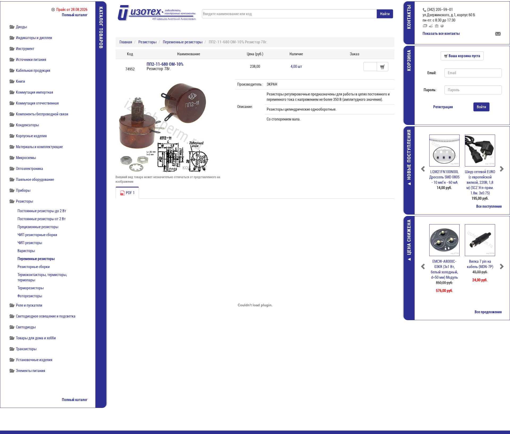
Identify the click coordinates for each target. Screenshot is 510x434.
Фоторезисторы (30, 296)
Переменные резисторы (36, 259)
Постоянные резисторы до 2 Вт (42, 211)
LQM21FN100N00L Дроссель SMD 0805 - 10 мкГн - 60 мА (444, 177)
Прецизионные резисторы (38, 227)
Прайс (71, 9)
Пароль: (430, 90)
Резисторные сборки (34, 267)
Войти (481, 107)
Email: (431, 73)
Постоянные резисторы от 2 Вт (42, 219)
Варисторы (26, 251)
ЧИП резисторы (30, 243)
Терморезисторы (31, 288)
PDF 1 (130, 193)
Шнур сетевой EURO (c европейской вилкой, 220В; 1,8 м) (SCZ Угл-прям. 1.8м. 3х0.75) (480, 182)
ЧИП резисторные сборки (37, 235)
